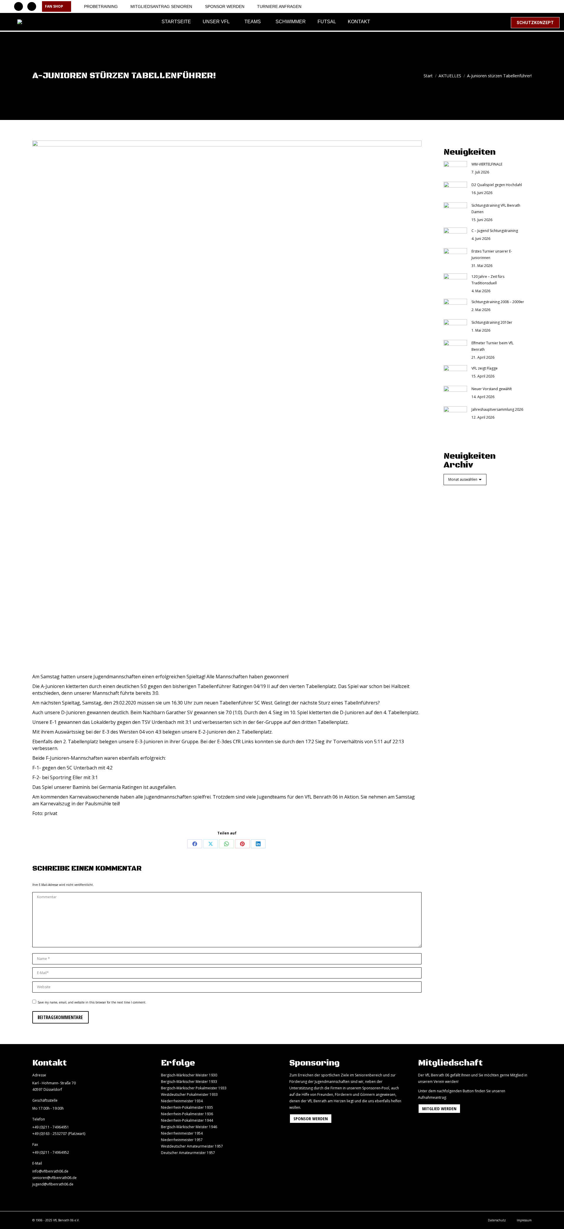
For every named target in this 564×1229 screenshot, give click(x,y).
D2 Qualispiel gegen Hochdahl (496, 184)
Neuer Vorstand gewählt (491, 388)
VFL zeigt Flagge (484, 368)
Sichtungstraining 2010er (491, 322)
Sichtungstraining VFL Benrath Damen (495, 208)
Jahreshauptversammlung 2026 (497, 409)
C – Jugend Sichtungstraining (494, 230)
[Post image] (455, 168)
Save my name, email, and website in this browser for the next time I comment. (92, 1002)
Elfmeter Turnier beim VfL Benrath (492, 346)
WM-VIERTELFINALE (486, 164)
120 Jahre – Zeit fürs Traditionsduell (487, 279)
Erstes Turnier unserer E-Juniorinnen (491, 254)
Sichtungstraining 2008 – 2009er (497, 301)
